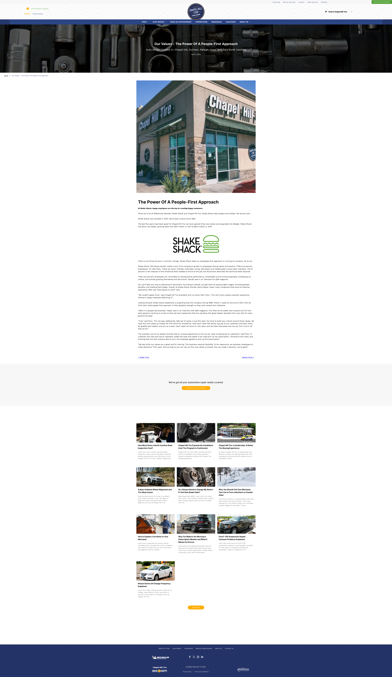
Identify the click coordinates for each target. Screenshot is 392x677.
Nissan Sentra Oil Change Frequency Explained (154, 584)
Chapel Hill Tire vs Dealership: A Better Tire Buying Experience (236, 446)
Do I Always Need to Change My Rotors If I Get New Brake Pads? (195, 490)
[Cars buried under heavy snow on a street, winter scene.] (236, 477)
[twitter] (194, 657)
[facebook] (190, 657)
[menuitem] (276, 2)
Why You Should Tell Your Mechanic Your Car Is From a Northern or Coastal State (236, 492)
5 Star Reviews (37, 14)
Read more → (144, 462)
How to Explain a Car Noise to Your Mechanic (153, 538)
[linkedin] (202, 657)
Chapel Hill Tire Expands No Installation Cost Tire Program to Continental (195, 446)
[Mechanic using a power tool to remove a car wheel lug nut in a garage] (196, 432)
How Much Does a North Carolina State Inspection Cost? (155, 446)
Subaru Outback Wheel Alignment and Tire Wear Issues (155, 490)
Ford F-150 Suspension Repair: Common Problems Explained (232, 538)
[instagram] (198, 657)
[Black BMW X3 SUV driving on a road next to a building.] (196, 524)
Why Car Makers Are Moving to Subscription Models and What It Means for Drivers (192, 539)
